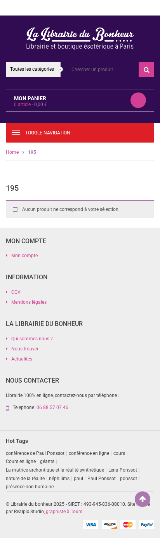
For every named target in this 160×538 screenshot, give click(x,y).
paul (78, 478)
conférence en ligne (89, 453)
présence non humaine (30, 486)
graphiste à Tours (64, 511)
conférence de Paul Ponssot (35, 453)
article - (30, 104)
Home (12, 152)
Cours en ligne (21, 461)
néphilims (59, 478)
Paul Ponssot (101, 478)
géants (47, 461)
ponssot (128, 478)
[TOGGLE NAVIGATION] (16, 132)
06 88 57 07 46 (52, 407)
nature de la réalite (25, 478)
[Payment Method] (90, 524)
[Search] (146, 69)
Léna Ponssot (122, 470)
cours (119, 453)
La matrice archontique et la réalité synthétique (55, 470)
